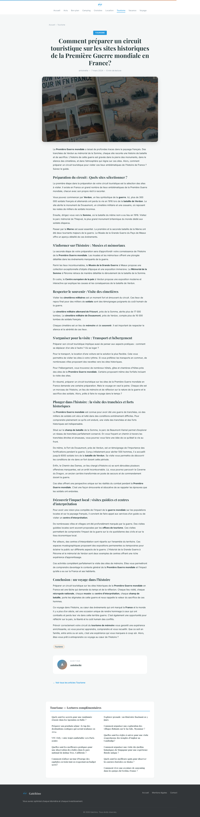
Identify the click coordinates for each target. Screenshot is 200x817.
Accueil (56, 10)
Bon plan (75, 10)
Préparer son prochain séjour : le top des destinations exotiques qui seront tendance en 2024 (73, 729)
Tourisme (121, 10)
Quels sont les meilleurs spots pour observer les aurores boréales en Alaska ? (125, 760)
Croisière (98, 10)
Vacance (132, 10)
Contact (173, 792)
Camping (86, 10)
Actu (66, 10)
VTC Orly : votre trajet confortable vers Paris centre (73, 739)
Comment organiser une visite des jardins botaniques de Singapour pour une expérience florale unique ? (126, 750)
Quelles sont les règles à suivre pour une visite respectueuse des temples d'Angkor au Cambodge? (126, 738)
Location (109, 10)
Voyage (143, 10)
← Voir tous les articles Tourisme (69, 682)
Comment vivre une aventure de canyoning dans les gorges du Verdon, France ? (124, 769)
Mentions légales (159, 792)
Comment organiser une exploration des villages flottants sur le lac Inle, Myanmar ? (124, 727)
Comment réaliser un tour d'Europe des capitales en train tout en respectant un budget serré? (74, 761)
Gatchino (35, 793)
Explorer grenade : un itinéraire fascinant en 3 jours (126, 718)
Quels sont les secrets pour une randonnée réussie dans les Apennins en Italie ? (72, 718)
